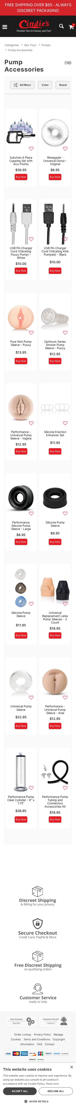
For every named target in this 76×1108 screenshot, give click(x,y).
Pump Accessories (20, 50)
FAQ (39, 1044)
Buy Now (21, 176)
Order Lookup (22, 1034)
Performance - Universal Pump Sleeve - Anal (55, 709)
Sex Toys (30, 45)
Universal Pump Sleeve (21, 708)
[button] (4, 27)
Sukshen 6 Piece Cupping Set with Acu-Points (21, 161)
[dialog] (38, 1085)
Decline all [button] (56, 1091)
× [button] (71, 1067)
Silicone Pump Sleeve (55, 524)
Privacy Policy (42, 1034)
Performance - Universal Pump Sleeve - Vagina (21, 435)
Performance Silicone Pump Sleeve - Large (21, 526)
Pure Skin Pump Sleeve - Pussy (21, 343)
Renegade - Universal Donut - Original (55, 161)
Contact (50, 1044)
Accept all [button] (20, 1091)
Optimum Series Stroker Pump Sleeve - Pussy (55, 345)
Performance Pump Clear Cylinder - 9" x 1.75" (20, 800)
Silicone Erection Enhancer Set (55, 433)
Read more (52, 1083)
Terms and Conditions (37, 1039)
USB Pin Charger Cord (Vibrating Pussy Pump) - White (21, 252)
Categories (12, 45)
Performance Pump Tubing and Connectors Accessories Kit (55, 801)
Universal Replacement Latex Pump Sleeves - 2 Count (55, 617)
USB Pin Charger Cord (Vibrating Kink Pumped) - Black (55, 251)
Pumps (46, 45)
